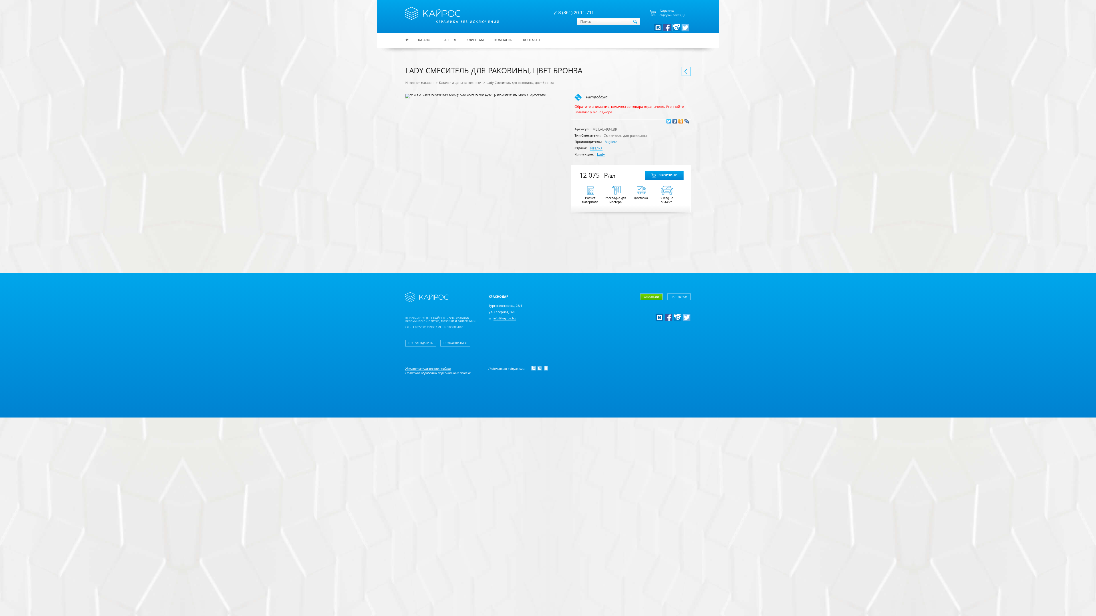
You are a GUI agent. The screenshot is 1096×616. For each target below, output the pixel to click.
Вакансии (651, 297)
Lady (601, 155)
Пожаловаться (455, 343)
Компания (503, 40)
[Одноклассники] (681, 121)
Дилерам (660, 328)
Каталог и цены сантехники (460, 83)
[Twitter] (669, 121)
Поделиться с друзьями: (506, 368)
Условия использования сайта (428, 368)
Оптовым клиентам (669, 319)
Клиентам (475, 40)
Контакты (531, 40)
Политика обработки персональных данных (438, 373)
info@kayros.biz (504, 318)
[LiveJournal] (687, 121)
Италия (596, 148)
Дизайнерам (663, 311)
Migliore (611, 142)
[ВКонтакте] (675, 121)
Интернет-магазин (419, 83)
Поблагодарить (420, 343)
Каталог (425, 40)
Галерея (449, 40)
